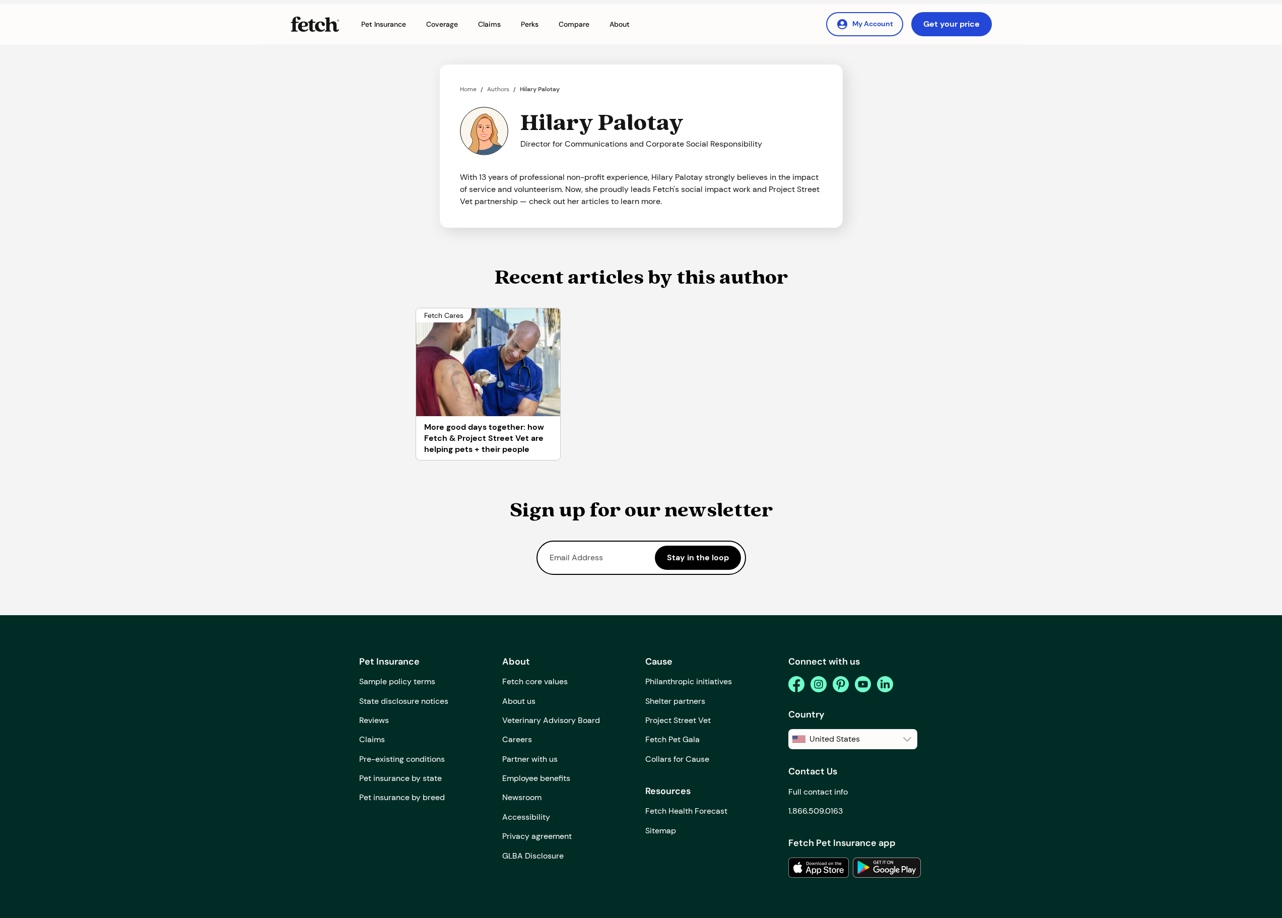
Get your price (951, 24)
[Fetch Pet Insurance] (315, 24)
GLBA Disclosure (533, 855)
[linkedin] (885, 684)
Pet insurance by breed (402, 797)
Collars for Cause (677, 759)
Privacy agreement (537, 836)
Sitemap (660, 830)
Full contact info (818, 791)
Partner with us (530, 759)
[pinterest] (841, 684)
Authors (498, 89)
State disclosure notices (403, 701)
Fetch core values (535, 681)
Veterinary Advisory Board (551, 720)
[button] (383, 24)
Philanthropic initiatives (688, 681)
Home (468, 89)
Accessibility (526, 817)
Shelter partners (675, 701)
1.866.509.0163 (815, 811)
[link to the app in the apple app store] (818, 868)
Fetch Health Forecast (686, 811)
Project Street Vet (678, 720)
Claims (372, 739)
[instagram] (819, 684)
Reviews (374, 720)
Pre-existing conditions (402, 759)
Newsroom (522, 797)
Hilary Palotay (540, 89)
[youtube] (863, 684)
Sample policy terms (397, 681)
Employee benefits (536, 778)
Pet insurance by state (400, 778)
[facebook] (796, 684)
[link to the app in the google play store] (887, 868)
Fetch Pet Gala (672, 739)
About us (518, 701)
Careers (517, 739)
